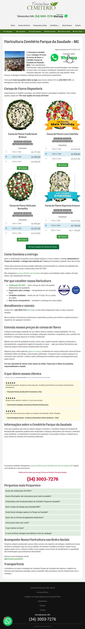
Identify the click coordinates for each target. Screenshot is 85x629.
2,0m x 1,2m (55, 230)
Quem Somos (67, 25)
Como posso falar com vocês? (17, 522)
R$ (35, 152)
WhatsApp (31, 310)
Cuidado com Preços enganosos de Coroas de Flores (43, 597)
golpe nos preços (34, 351)
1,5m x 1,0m (16, 161)
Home (13, 25)
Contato (78, 25)
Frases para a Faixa (40, 25)
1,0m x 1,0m (16, 152)
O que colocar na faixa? (14, 528)
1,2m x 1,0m (16, 157)
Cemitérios (54, 25)
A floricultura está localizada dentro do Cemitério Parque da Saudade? (32, 501)
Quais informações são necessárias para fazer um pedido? (28, 496)
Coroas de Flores (24, 25)
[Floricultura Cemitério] (42, 6)
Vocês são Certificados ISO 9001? (18, 491)
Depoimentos (42, 601)
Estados (42, 605)
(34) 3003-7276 (44, 16)
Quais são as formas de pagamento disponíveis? (24, 517)
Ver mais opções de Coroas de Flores (42, 247)
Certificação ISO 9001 (17, 285)
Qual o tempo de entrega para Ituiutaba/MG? (22, 507)
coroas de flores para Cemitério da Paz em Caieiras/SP (51, 465)
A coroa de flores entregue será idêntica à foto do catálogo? (28, 533)
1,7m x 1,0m (55, 225)
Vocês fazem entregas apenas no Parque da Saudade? (26, 512)
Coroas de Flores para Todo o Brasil (42, 588)
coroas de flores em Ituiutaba (29, 273)
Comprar (23, 168)
